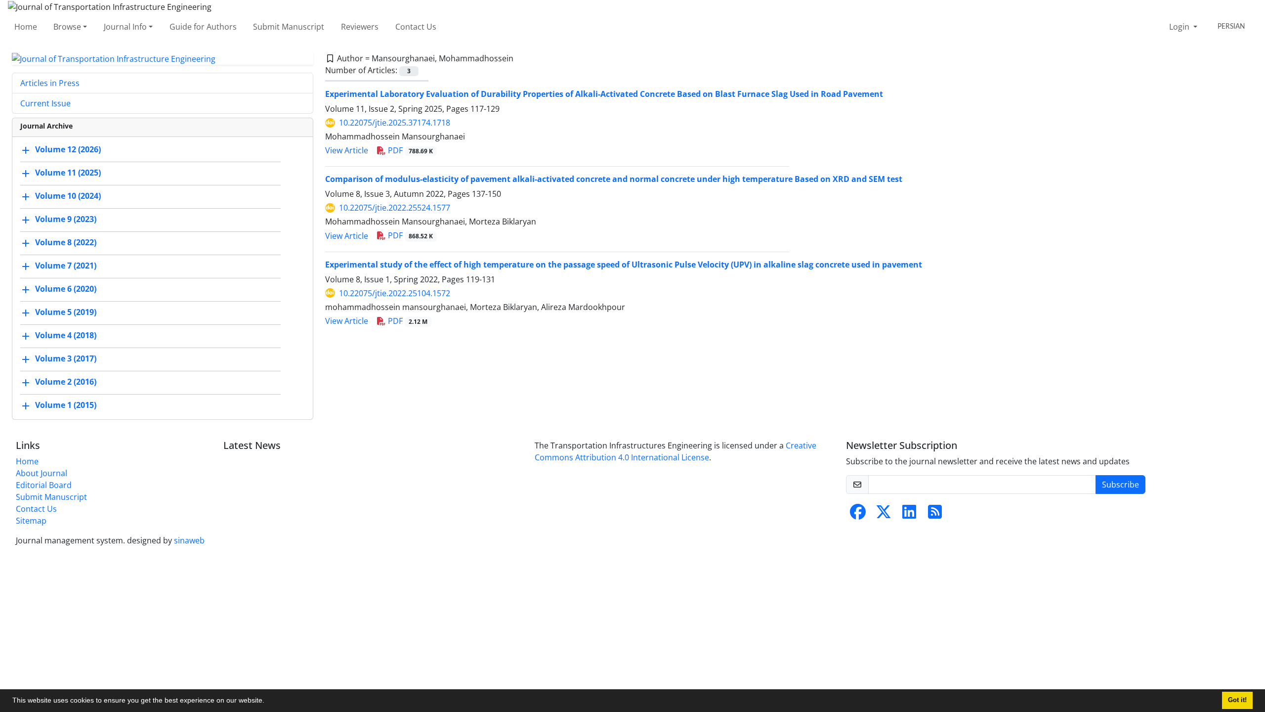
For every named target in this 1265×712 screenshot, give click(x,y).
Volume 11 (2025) (68, 173)
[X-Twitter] (883, 514)
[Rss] (935, 514)
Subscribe (1120, 484)
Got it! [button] (1237, 700)
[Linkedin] (909, 514)
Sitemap (31, 520)
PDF (409, 150)
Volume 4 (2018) (65, 335)
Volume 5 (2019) (65, 312)
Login (1180, 26)
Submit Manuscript (288, 26)
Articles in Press (50, 83)
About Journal (41, 473)
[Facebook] (858, 514)
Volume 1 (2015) (65, 405)
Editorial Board (44, 485)
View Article (346, 150)
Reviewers (360, 26)
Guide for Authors (203, 26)
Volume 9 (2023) (65, 219)
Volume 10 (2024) (68, 196)
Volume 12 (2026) (68, 149)
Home (25, 26)
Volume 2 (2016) (65, 382)
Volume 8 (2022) (65, 242)
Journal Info (125, 26)
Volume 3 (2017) (65, 359)
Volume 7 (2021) (65, 266)
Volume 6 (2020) (65, 289)
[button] (267, 701)
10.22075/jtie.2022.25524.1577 (394, 207)
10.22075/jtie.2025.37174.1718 (394, 122)
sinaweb (189, 540)
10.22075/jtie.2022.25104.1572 (394, 293)
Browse (67, 26)
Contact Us (415, 26)
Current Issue (45, 103)
